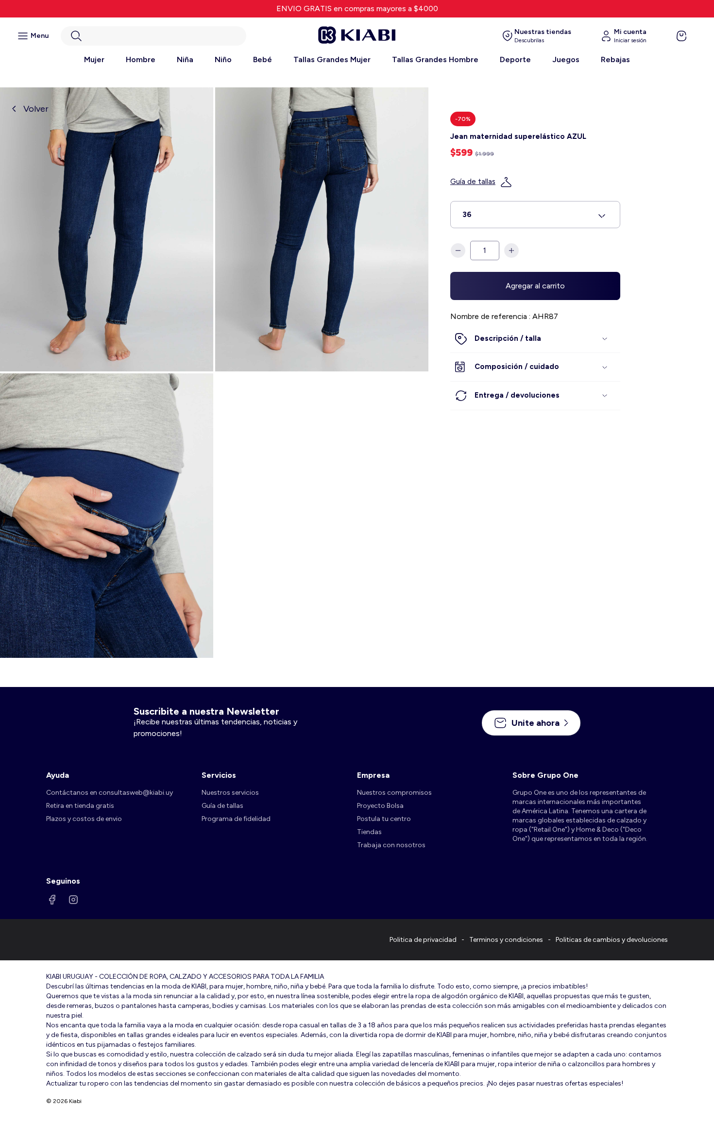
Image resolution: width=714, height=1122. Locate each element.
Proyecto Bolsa (380, 806)
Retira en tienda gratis (80, 806)
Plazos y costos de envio (84, 819)
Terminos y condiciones (506, 940)
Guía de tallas (472, 182)
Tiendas (369, 832)
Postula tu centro (384, 819)
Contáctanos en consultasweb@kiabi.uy (109, 792)
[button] (153, 36)
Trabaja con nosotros (391, 845)
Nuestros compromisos (394, 792)
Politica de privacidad (423, 940)
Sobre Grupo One (545, 775)
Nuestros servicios (230, 792)
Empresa (373, 775)
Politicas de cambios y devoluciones (612, 940)
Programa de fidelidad (236, 819)
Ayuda (57, 775)
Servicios (219, 775)
